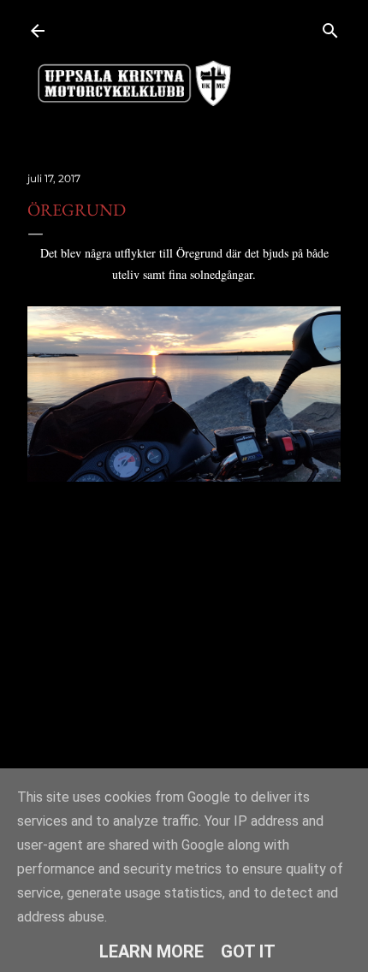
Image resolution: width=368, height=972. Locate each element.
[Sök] (330, 27)
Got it (248, 951)
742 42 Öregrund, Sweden (144, 556)
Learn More (151, 951)
